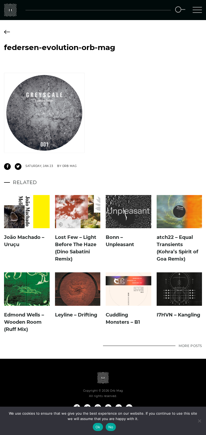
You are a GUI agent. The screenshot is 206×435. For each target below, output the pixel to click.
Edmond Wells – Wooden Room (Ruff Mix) (24, 322)
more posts (190, 346)
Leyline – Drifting (76, 315)
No (110, 427)
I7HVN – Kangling (178, 315)
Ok (97, 427)
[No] (199, 420)
